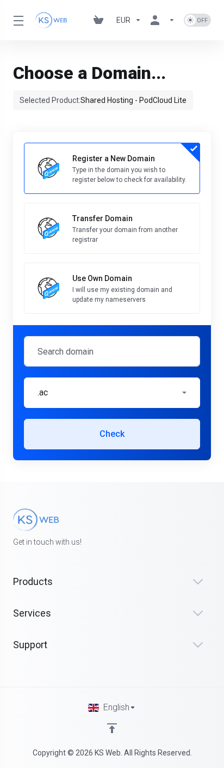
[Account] (162, 20)
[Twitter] (30, 561)
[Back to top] (112, 728)
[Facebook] (13, 561)
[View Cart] (100, 20)
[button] (112, 392)
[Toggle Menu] (18, 20)
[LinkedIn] (48, 561)
